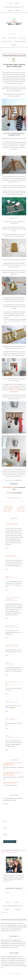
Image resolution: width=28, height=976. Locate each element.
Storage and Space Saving (19, 53)
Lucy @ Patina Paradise (11, 523)
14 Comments (18, 69)
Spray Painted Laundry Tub (10, 782)
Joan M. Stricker (9, 555)
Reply (6, 548)
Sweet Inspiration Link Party (10, 487)
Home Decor (13, 497)
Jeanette (7, 662)
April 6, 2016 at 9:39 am (11, 600)
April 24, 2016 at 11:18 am (11, 737)
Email (5, 828)
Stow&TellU (14, 22)
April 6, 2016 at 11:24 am (11, 646)
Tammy (7, 576)
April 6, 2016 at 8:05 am (11, 556)
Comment (6, 803)
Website (5, 834)
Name (5, 821)
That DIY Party (10, 492)
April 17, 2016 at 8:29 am (11, 719)
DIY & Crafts (9, 53)
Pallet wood (17, 498)
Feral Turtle (8, 718)
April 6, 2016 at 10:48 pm (11, 702)
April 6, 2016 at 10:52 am (11, 627)
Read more (8, 880)
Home (3, 53)
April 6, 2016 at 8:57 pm (11, 684)
